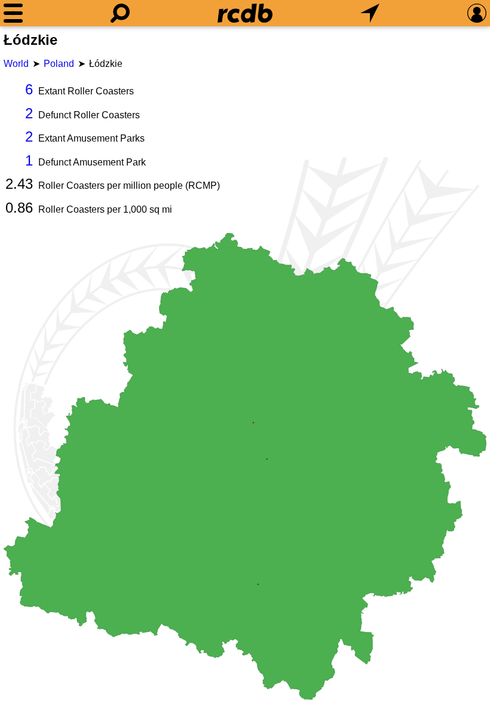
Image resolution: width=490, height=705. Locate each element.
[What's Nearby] (369, 13)
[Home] (245, 13)
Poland (59, 64)
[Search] (120, 13)
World (16, 64)
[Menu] (13, 13)
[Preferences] (476, 13)
